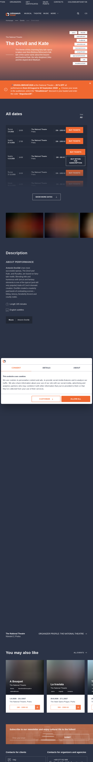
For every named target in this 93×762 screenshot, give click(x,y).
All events (79, 653)
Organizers (15, 2)
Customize (44, 399)
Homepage (9, 20)
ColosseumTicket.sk (77, 2)
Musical (28, 13)
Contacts (58, 2)
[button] (78, 13)
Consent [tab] (16, 368)
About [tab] (77, 368)
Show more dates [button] (43, 197)
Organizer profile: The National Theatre (61, 634)
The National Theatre (14, 37)
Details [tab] (46, 368)
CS (86, 13)
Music (46, 13)
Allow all (75, 399)
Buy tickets (74, 130)
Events (22, 20)
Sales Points (46, 3)
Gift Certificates (32, 3)
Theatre (37, 13)
